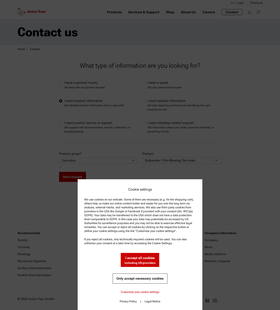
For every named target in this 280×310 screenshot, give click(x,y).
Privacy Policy (128, 301)
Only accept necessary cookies (140, 278)
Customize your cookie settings (140, 292)
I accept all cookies (140, 260)
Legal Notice (152, 301)
